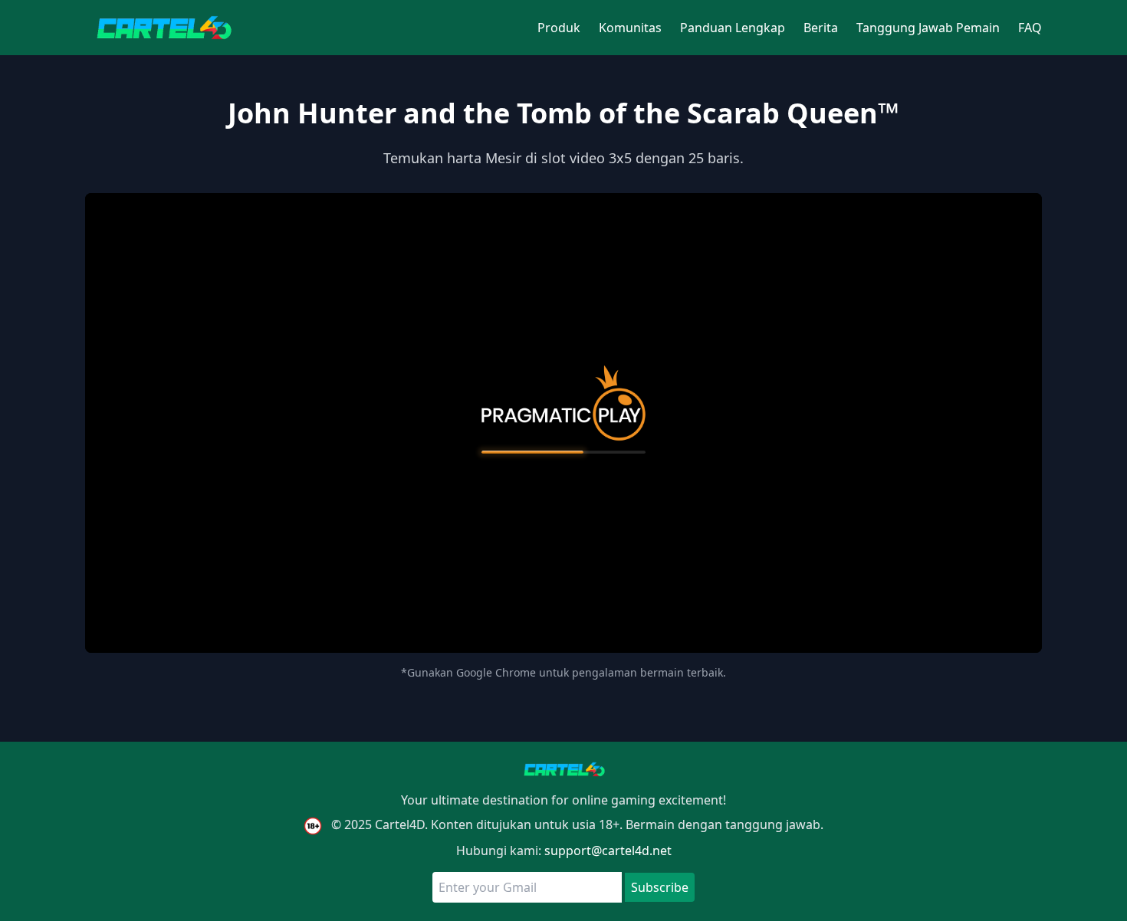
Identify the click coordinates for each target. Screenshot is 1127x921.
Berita (820, 27)
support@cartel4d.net (608, 850)
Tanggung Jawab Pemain (928, 27)
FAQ (1030, 27)
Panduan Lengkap (732, 27)
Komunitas (630, 27)
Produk (558, 27)
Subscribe (659, 887)
